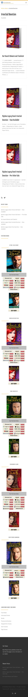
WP (8, 689)
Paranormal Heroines (6, 621)
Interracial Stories (5, 615)
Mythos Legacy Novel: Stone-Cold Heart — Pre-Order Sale (14, 215)
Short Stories (4, 626)
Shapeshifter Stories (6, 624)
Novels (2, 618)
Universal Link (8, 278)
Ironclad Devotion (14, 318)
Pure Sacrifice (14, 391)
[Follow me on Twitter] (4, 197)
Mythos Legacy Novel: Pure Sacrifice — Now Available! (12, 228)
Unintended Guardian (14, 537)
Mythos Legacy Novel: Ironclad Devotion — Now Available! (12, 223)
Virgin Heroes (4, 629)
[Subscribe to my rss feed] (2, 197)
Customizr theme (21, 689)
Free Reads (4, 612)
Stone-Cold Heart (14, 245)
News (6, 8)
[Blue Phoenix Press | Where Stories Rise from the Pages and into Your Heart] (7, 2)
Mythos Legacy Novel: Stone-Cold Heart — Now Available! (12, 211)
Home (2, 8)
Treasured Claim (14, 464)
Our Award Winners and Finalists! (13, 56)
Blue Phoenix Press (11, 686)
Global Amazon (13, 289)
